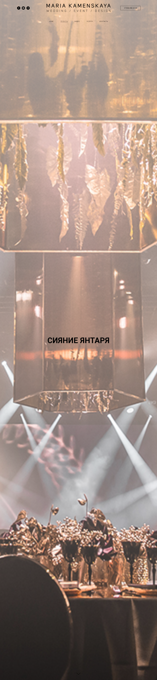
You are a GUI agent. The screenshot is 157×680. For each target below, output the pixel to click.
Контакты (104, 21)
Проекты (64, 21)
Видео (77, 21)
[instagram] (23, 8)
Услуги (90, 21)
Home (51, 21)
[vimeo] (28, 8)
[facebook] (18, 8)
